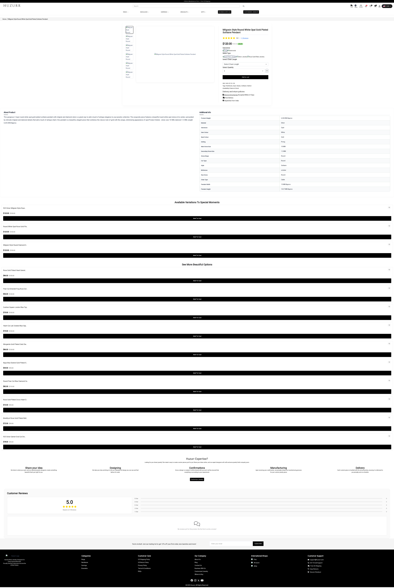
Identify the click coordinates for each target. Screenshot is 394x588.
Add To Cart (197, 218)
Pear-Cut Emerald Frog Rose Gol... (15, 289)
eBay (255, 566)
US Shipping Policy (144, 559)
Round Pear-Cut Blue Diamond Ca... (15, 381)
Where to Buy (199, 574)
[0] (370, 6)
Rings (125, 12)
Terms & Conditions (144, 568)
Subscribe (258, 544)
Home (5, 19)
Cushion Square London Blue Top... (15, 307)
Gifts (203, 12)
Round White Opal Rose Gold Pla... (15, 227)
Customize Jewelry (197, 479)
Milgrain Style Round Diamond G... (15, 245)
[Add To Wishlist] (267, 71)
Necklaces (144, 12)
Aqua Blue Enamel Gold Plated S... (15, 363)
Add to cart (245, 77)
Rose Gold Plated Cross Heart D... (15, 400)
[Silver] (242, 57)
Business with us (224, 12)
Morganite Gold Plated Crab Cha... (15, 344)
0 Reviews (244, 38)
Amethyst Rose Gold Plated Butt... (15, 418)
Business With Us (200, 568)
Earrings (164, 12)
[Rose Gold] (255, 57)
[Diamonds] (232, 50)
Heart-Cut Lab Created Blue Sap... (15, 326)
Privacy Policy (142, 565)
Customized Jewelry (251, 12)
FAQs (139, 571)
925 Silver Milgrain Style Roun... (14, 208)
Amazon (256, 563)
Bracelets (184, 12)
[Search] (294, 6)
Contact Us (198, 565)
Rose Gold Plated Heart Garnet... (14, 270)
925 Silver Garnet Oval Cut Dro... (14, 437)
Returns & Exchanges (231, 95)
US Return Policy (143, 562)
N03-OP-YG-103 (230, 83)
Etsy (255, 559)
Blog (196, 562)
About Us (198, 559)
